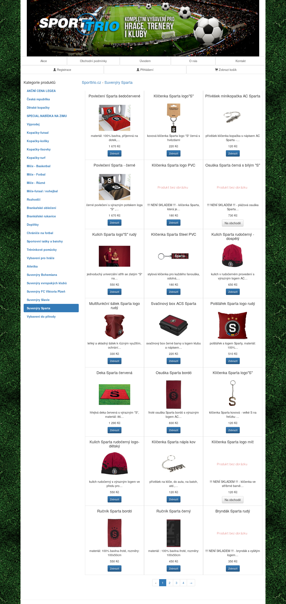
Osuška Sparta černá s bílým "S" (232, 165)
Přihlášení (146, 70)
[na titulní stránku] (143, 28)
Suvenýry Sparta (118, 82)
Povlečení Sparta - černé (114, 165)
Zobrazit (114, 153)
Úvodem (145, 61)
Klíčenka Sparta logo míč (233, 441)
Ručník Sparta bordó (114, 511)
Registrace (63, 70)
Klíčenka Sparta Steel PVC (173, 234)
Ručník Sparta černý (173, 511)
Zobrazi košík (227, 70)
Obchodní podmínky (93, 61)
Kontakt (241, 61)
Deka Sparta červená (114, 372)
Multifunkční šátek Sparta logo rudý (114, 305)
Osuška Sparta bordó (174, 372)
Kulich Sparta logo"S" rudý (114, 234)
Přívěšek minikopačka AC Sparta (232, 95)
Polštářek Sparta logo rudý (232, 303)
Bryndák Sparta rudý (232, 511)
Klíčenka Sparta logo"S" (174, 95)
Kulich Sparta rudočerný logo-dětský (114, 444)
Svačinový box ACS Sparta (173, 303)
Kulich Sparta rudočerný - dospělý (232, 236)
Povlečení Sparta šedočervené (114, 95)
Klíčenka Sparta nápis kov (174, 441)
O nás (193, 61)
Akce (43, 61)
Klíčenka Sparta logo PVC (173, 165)
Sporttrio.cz (91, 82)
